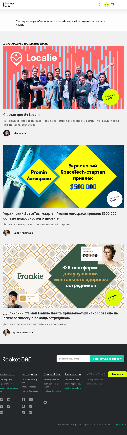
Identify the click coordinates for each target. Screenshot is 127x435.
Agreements (121, 424)
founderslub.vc (52, 374)
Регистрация (6, 379)
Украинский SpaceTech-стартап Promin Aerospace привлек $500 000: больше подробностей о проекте (60, 216)
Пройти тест (5, 384)
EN (106, 4)
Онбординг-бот (72, 379)
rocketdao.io (7, 374)
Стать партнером (73, 384)
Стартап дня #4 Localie (21, 115)
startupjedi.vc (30, 374)
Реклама (117, 374)
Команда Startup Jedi (29, 381)
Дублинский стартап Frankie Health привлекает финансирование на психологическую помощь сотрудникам (60, 315)
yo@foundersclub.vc (52, 392)
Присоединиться (51, 379)
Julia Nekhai (19, 133)
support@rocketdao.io (9, 389)
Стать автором (29, 386)
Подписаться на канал (50, 385)
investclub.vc (73, 374)
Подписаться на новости (107, 358)
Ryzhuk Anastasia (23, 232)
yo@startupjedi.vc (30, 391)
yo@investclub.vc (73, 388)
